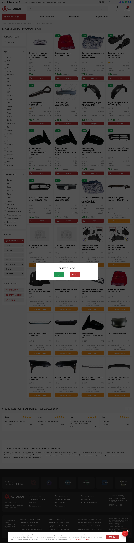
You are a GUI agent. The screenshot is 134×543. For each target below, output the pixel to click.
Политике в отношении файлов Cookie (80, 539)
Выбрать (75, 275)
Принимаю (112, 537)
